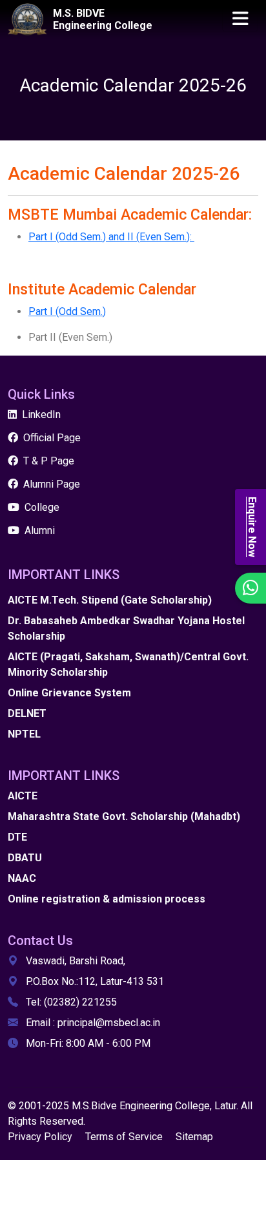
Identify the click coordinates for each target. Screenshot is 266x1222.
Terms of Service (124, 1137)
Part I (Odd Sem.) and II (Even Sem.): (111, 237)
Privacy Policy (40, 1137)
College (42, 507)
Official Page (52, 438)
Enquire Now (252, 527)
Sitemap (194, 1137)
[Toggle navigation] (240, 19)
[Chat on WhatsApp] (250, 588)
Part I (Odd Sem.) (67, 311)
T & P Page (48, 461)
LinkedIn (41, 414)
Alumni (40, 530)
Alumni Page (51, 484)
